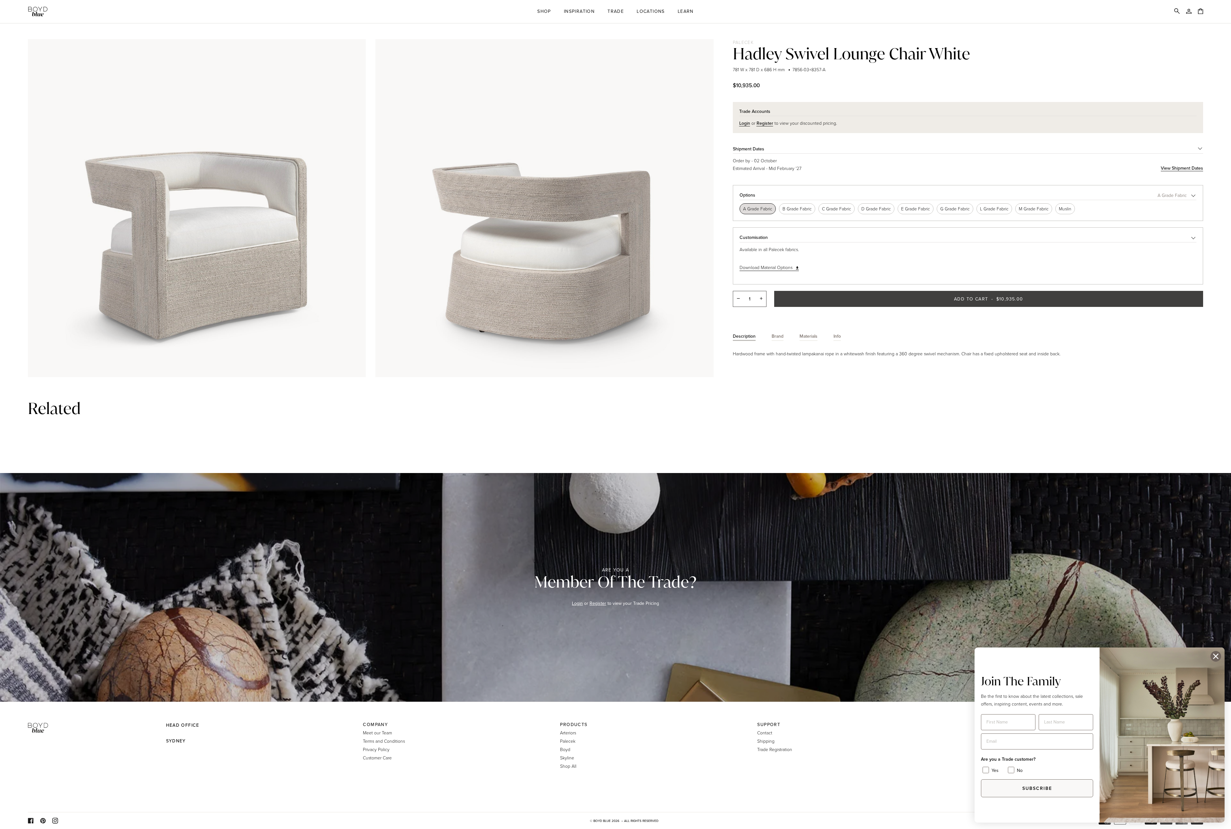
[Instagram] (55, 821)
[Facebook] (31, 821)
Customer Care (377, 758)
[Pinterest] (43, 821)
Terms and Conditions (384, 741)
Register (598, 603)
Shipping (766, 741)
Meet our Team (377, 733)
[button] (544, 11)
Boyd (565, 749)
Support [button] (768, 724)
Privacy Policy (376, 749)
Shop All (568, 766)
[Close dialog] (1215, 656)
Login (577, 603)
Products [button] (573, 724)
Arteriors (568, 733)
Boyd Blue (602, 820)
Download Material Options (766, 267)
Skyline (567, 758)
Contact (764, 733)
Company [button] (375, 724)
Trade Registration (774, 749)
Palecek (743, 42)
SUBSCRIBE (1037, 788)
